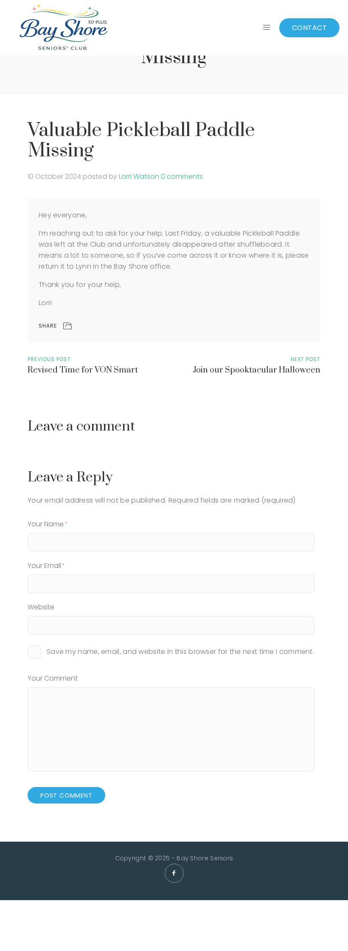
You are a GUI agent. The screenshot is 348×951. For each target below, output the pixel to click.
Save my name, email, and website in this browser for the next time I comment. (180, 651)
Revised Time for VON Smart (83, 370)
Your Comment (53, 678)
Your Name (46, 524)
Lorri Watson (139, 176)
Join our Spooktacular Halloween (256, 370)
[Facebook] (174, 873)
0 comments (182, 176)
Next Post (305, 359)
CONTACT (309, 28)
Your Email (44, 565)
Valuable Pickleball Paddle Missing (141, 140)
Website (41, 607)
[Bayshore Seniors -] (63, 27)
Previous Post (49, 359)
